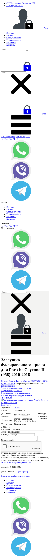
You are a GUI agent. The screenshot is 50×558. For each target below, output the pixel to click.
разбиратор (23, 471)
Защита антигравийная (11, 390)
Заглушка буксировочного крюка (16, 388)
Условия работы (13, 40)
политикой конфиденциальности (16, 462)
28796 (17, 408)
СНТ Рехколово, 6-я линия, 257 (20, 3)
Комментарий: (7, 440)
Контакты (10, 45)
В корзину (42, 417)
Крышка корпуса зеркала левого (15, 393)
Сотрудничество (13, 38)
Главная (10, 33)
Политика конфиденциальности (15, 476)
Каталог (10, 35)
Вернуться (6, 398)
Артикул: (5, 434)
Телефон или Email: (10, 432)
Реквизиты (11, 42)
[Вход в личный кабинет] (21, 70)
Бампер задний (8, 386)
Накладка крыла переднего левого (16, 395)
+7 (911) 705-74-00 (14, 6)
